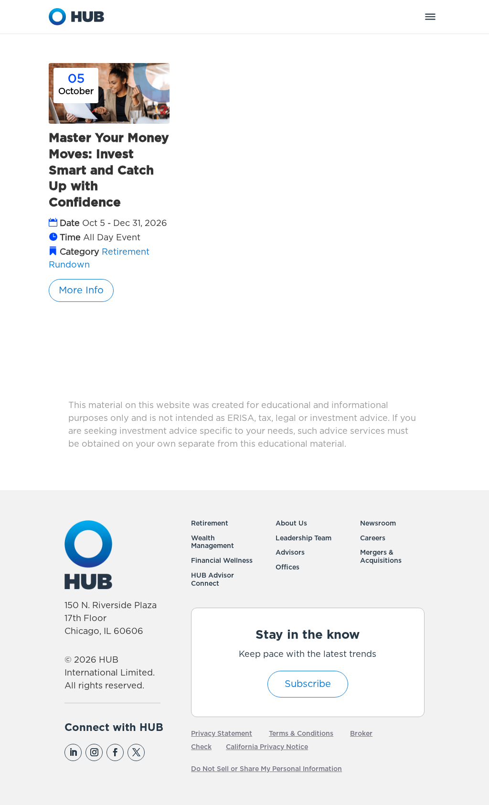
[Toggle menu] (430, 17)
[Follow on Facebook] (115, 752)
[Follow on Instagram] (94, 752)
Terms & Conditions (301, 733)
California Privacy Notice (267, 747)
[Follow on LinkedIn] (73, 752)
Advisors (290, 552)
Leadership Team (303, 538)
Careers (372, 538)
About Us (291, 523)
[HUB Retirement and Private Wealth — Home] (76, 16)
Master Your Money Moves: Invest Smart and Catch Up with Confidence (109, 170)
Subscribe (308, 684)
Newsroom (378, 523)
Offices (287, 567)
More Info (81, 290)
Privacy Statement (221, 733)
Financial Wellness (222, 561)
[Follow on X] (136, 752)
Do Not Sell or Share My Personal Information (266, 769)
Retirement (209, 523)
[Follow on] (157, 752)
